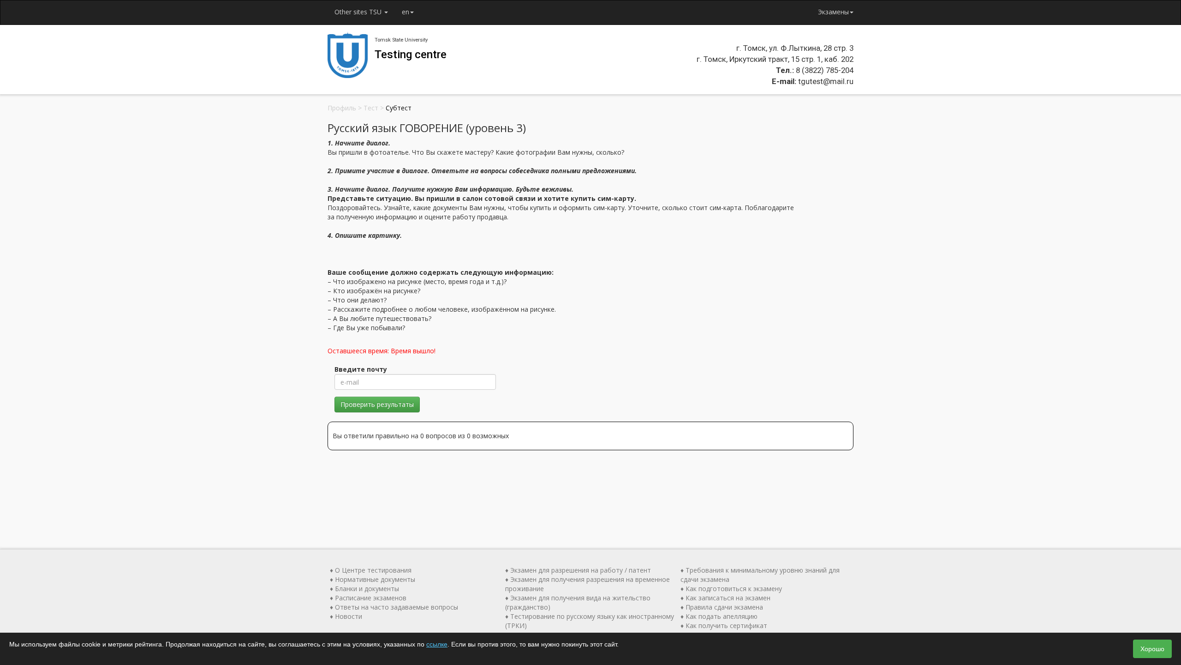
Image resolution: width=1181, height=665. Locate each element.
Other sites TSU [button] (358, 11)
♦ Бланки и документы (364, 588)
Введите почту (360, 369)
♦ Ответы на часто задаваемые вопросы (394, 607)
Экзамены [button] (833, 11)
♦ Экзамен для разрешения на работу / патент (578, 570)
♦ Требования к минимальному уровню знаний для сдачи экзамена (760, 575)
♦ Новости (346, 616)
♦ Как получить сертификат (723, 625)
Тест (371, 107)
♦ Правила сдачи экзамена (721, 607)
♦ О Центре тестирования (371, 570)
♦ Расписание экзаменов (368, 597)
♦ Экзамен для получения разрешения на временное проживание (587, 584)
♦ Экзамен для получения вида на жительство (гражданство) (577, 602)
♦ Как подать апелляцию (719, 616)
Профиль (342, 107)
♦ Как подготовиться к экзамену (731, 588)
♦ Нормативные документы (372, 579)
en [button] (405, 11)
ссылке (436, 644)
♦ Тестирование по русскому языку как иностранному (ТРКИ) (589, 621)
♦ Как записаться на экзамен (725, 597)
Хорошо (1152, 649)
